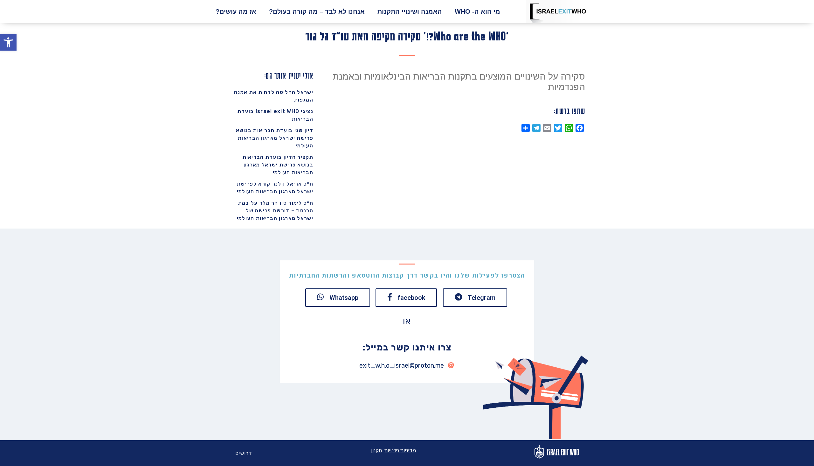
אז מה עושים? (236, 11)
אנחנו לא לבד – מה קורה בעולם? (317, 11)
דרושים (243, 453)
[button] (8, 42)
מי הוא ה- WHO (477, 11)
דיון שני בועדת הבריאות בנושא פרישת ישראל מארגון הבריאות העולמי (274, 138)
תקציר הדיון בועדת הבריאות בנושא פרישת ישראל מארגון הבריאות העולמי (278, 164)
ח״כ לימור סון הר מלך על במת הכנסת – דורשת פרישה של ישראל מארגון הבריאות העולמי (275, 210)
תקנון (376, 450)
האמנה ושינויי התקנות (409, 11)
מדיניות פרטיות (400, 450)
